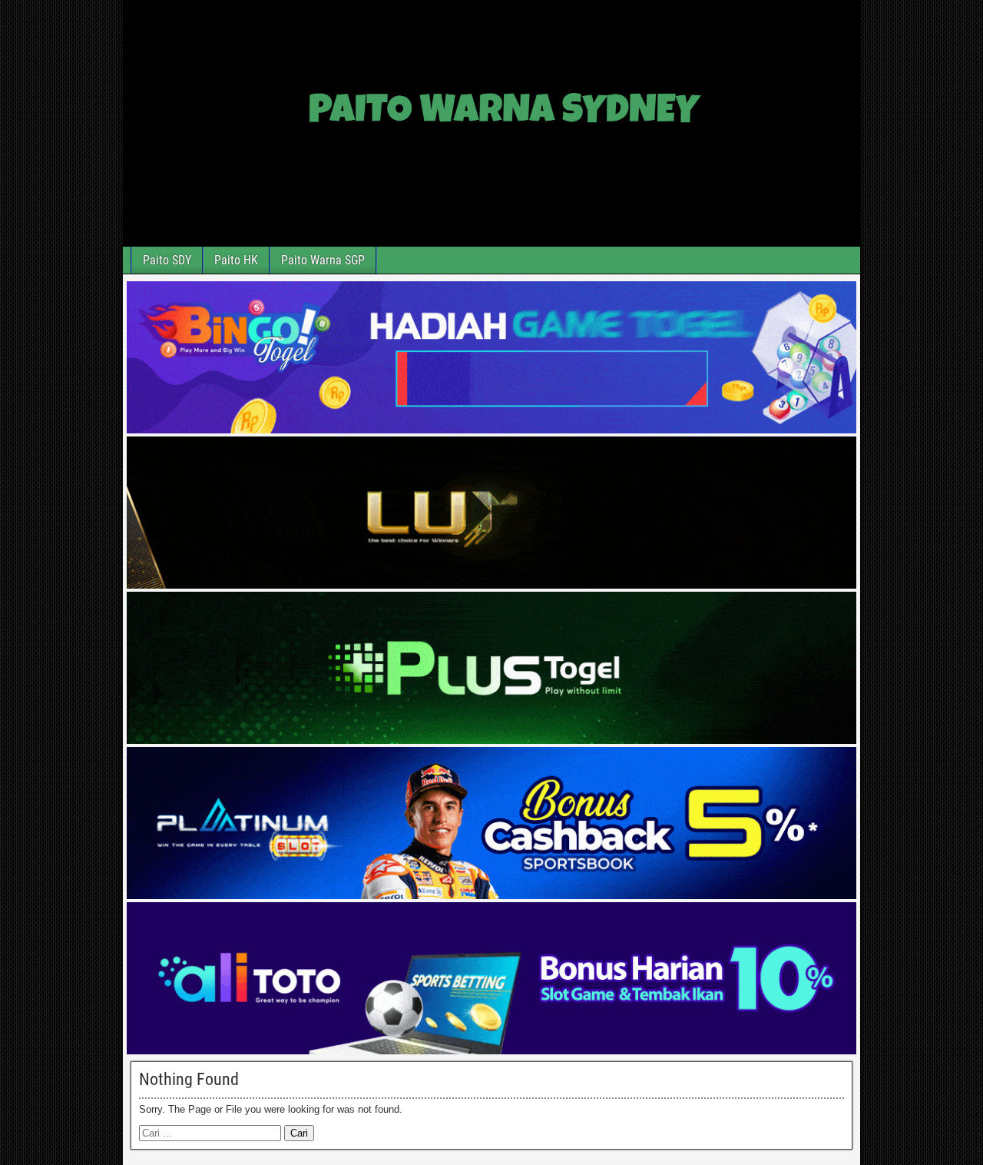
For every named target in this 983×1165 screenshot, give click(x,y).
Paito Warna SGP (323, 260)
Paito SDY (167, 260)
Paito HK (236, 260)
